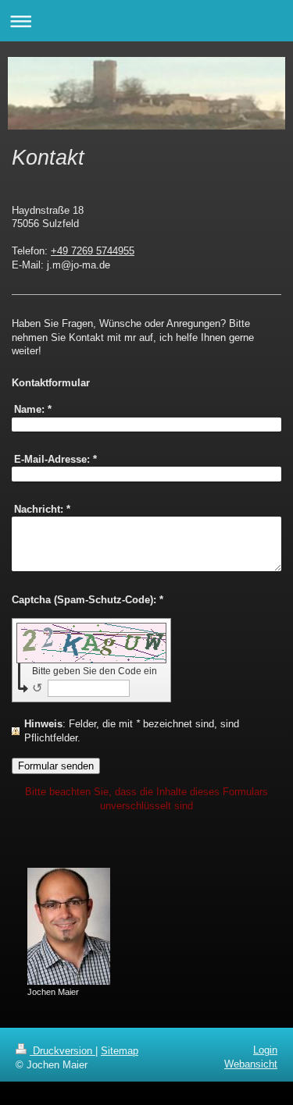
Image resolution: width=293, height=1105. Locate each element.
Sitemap (119, 1051)
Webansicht (250, 1064)
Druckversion (62, 1051)
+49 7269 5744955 (92, 251)
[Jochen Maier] (68, 926)
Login (265, 1050)
